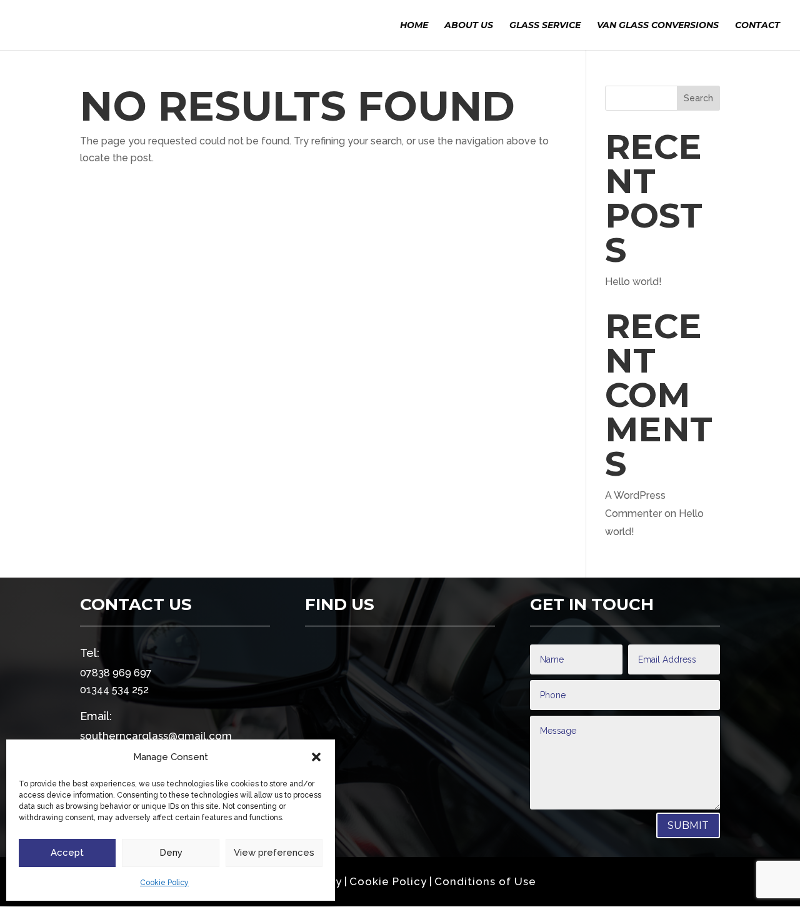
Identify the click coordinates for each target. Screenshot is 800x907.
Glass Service (545, 26)
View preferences (274, 852)
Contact (757, 26)
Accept (67, 852)
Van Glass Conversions (658, 26)
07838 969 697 (116, 673)
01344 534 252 (114, 690)
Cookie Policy (164, 882)
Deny (170, 852)
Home (414, 26)
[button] (316, 757)
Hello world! (633, 282)
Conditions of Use (485, 881)
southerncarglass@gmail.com (156, 735)
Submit (688, 825)
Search (698, 98)
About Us (468, 26)
